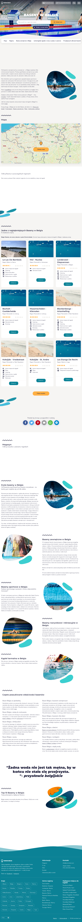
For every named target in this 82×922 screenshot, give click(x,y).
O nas (43, 865)
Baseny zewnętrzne (18, 109)
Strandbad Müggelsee (69, 897)
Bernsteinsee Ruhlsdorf (69, 907)
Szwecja (13, 905)
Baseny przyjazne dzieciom (49, 730)
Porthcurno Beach (67, 885)
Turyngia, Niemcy (46, 907)
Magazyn (44, 863)
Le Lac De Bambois (11, 260)
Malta (27, 897)
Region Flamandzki (35, 262)
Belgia (41, 11)
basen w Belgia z (6, 718)
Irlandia (16, 892)
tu (61, 713)
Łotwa (4, 897)
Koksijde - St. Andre (39, 359)
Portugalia (28, 901)
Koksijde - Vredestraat (13, 359)
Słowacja (30, 905)
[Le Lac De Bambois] (13, 249)
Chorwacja (32, 892)
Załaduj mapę (41, 149)
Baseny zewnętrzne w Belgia (23, 41)
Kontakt (44, 870)
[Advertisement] (41, 56)
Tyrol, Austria (45, 883)
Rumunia (4, 905)
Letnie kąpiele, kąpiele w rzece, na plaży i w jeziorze (47, 41)
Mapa (5, 41)
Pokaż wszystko (41, 393)
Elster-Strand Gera (68, 909)
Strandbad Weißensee (68, 902)
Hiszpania (13, 909)
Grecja (28, 888)
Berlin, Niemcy (46, 900)
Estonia (4, 888)
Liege (68, 362)
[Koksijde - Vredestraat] (13, 349)
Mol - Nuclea (36, 260)
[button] (48, 3)
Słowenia (4, 909)
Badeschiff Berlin (67, 904)
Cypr (35, 909)
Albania (4, 884)
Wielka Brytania (6, 892)
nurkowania (20, 718)
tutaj (6, 103)
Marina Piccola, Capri (68, 887)
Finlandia (12, 888)
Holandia (4, 901)
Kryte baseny (8, 109)
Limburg (16, 314)
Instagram (16, 873)
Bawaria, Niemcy (46, 893)
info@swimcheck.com (68, 863)
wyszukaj (3, 96)
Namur (14, 262)
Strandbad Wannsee (68, 899)
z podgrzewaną (50, 749)
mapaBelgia (8, 89)
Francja (20, 888)
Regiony (11, 41)
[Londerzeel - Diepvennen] (68, 249)
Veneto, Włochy (46, 890)
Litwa (10, 897)
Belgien (71, 265)
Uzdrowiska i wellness (34, 109)
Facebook (9, 873)
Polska (20, 901)
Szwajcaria (21, 905)
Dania (26, 884)
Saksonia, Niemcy (46, 905)
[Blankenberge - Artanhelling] (68, 298)
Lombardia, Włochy (47, 888)
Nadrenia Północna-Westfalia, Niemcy (50, 897)
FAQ (43, 868)
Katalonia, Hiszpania (47, 886)
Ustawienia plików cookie (48, 872)
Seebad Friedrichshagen (69, 890)
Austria (13, 901)
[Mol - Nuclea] (41, 249)
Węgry (29, 909)
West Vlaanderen (73, 314)
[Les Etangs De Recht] (68, 349)
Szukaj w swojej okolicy (42, 27)
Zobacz (13, 282)
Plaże (25, 109)
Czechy (22, 909)
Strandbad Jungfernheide (69, 892)
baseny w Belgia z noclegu (49, 743)
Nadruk (55, 918)
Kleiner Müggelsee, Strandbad (71, 895)
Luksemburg (19, 897)
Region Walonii (6, 262)
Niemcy (34, 884)
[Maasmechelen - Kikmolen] (41, 298)
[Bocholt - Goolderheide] (13, 298)
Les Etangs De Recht (67, 359)
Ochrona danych (63, 918)
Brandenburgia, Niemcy (48, 902)
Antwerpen (45, 262)
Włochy (24, 892)
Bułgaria (19, 884)
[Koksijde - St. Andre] (41, 349)
